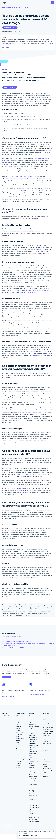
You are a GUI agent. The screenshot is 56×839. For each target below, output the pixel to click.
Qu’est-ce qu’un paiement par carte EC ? (13, 72)
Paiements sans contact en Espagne (14, 647)
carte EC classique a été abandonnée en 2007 (18, 176)
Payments (18, 753)
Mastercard (35, 171)
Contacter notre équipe (18, 677)
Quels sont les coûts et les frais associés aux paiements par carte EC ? (21, 80)
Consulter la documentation (36, 694)
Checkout (18, 726)
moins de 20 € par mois (24, 474)
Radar (17, 757)
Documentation (33, 805)
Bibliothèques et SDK (34, 817)
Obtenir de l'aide (47, 768)
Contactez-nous (47, 761)
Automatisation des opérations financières (34, 731)
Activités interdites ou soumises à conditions (47, 735)
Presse (44, 757)
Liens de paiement (20, 750)
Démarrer (6, 677)
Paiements (26, 7)
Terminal (18, 765)
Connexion (45, 776)
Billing (17, 722)
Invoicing (18, 742)
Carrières (45, 755)
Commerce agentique (34, 720)
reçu (40, 351)
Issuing (17, 744)
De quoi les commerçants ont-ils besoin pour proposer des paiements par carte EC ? (24, 77)
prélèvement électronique (41, 290)
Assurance (32, 765)
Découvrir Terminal (7, 696)
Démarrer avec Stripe (9, 27)
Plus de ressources (47, 747)
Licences (45, 739)
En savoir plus (6, 47)
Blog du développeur (34, 821)
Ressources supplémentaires (11, 7)
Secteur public (32, 778)
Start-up (31, 718)
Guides (44, 716)
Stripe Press (46, 759)
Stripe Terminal (10, 410)
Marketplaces (32, 743)
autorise (28, 290)
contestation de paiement (40, 355)
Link (17, 746)
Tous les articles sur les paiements (11, 636)
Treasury (18, 767)
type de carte (25, 492)
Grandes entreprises (34, 716)
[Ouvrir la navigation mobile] (52, 2)
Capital (17, 724)
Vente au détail (33, 780)
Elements (18, 736)
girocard (28, 181)
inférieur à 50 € (39, 249)
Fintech (31, 757)
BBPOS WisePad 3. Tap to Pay (34, 412)
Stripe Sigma (19, 761)
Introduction (5, 69)
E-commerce (32, 724)
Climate (18, 728)
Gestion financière (33, 745)
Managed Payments (21, 748)
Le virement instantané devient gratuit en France (17, 641)
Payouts (18, 755)
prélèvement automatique (26, 292)
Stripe (4, 408)
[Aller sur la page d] (4, 713)
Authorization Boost (21, 720)
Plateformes (32, 747)
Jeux (30, 759)
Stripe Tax (18, 763)
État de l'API (32, 811)
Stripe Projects (33, 819)
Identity (18, 740)
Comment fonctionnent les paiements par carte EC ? (16, 75)
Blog (44, 721)
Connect (18, 730)
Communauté (46, 724)
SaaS (30, 749)
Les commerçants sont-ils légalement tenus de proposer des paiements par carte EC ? (25, 83)
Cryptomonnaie (20, 732)
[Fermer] (53, 831)
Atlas (17, 718)
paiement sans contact (17, 231)
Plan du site (45, 741)
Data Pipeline (19, 734)
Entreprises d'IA (33, 751)
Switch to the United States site (27, 835)
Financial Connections (21, 738)
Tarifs (17, 716)
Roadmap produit (47, 753)
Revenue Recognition (21, 759)
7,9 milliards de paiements (32, 191)
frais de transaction (16, 488)
